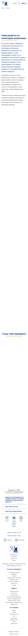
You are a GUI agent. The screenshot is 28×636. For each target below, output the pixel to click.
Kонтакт (10, 540)
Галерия (14, 585)
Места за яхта (14, 593)
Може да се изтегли (14, 614)
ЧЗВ (14, 616)
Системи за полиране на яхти (14, 598)
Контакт (14, 621)
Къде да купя (14, 618)
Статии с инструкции (14, 581)
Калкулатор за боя (14, 619)
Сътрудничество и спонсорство (14, 577)
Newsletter (21, 540)
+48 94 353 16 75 (14, 533)
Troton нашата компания (14, 572)
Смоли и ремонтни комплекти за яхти (14, 602)
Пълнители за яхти (14, 591)
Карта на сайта (14, 623)
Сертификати (14, 574)
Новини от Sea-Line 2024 (14, 364)
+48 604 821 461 (14, 536)
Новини (8, 8)
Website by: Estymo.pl (14, 634)
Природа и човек (14, 579)
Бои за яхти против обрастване (14, 597)
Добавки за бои (14, 604)
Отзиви (14, 612)
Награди (14, 576)
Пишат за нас (14, 583)
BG (16, 3)
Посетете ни (14, 438)
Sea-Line (3, 8)
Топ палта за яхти (14, 595)
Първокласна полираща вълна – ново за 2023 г (14, 475)
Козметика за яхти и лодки (14, 600)
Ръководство (14, 526)
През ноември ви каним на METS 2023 (14, 401)
